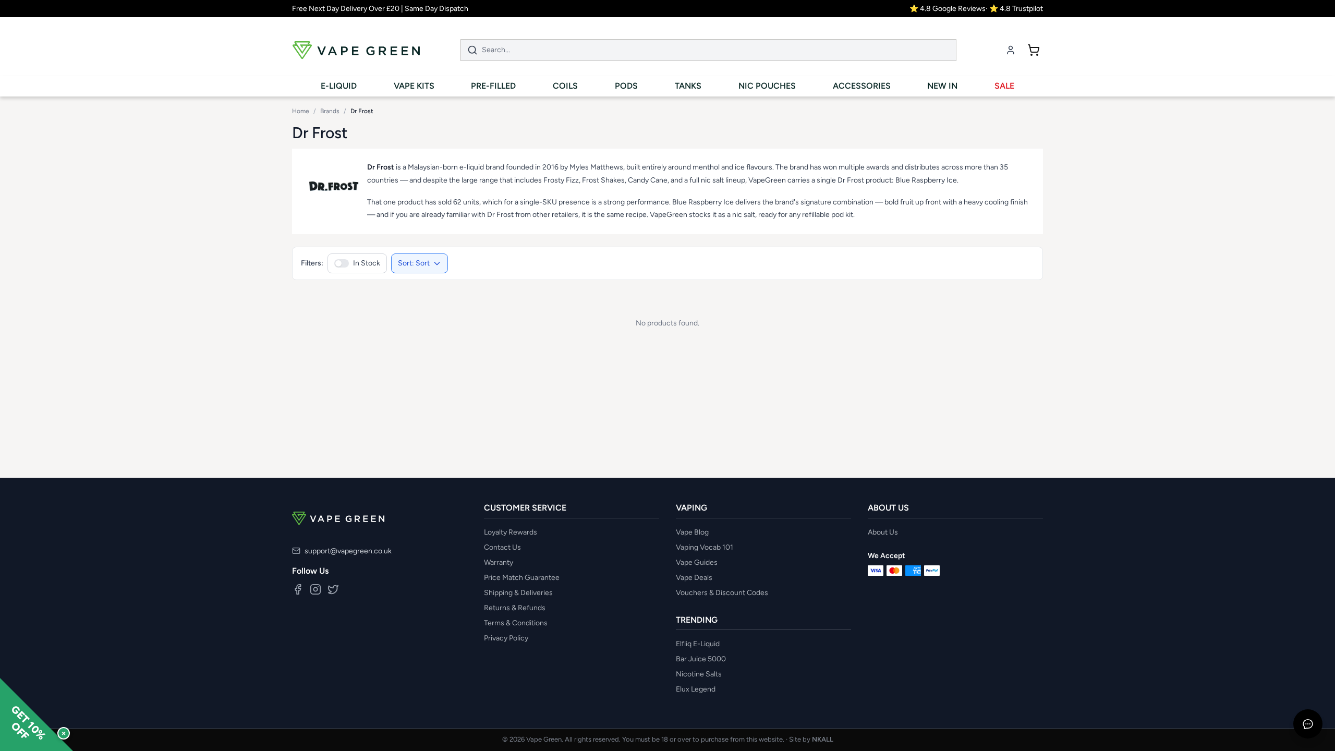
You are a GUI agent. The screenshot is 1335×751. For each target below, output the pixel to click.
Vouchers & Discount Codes (722, 592)
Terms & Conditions (516, 623)
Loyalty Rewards (510, 532)
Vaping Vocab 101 (704, 547)
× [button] (63, 733)
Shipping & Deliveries (518, 592)
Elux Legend (695, 689)
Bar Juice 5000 (701, 659)
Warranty (498, 562)
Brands (329, 111)
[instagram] (315, 589)
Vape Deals (694, 577)
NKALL (822, 739)
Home (300, 111)
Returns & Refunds (514, 607)
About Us (883, 532)
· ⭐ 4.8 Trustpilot (1014, 8)
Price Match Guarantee (522, 577)
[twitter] (333, 589)
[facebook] (298, 589)
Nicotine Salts (699, 674)
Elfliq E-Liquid (698, 643)
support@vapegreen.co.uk (348, 551)
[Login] (1010, 50)
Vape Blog (692, 532)
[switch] (357, 263)
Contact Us (502, 547)
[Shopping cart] (1033, 50)
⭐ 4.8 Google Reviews (947, 8)
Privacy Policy (506, 638)
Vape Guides (697, 562)
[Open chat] (1307, 723)
